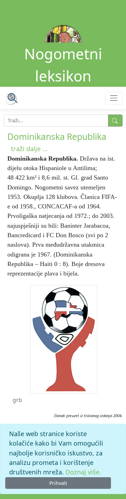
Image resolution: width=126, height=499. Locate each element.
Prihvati (58, 483)
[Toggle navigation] (113, 98)
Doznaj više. (83, 472)
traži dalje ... (29, 148)
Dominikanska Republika (56, 136)
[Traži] (115, 121)
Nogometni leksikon (63, 65)
